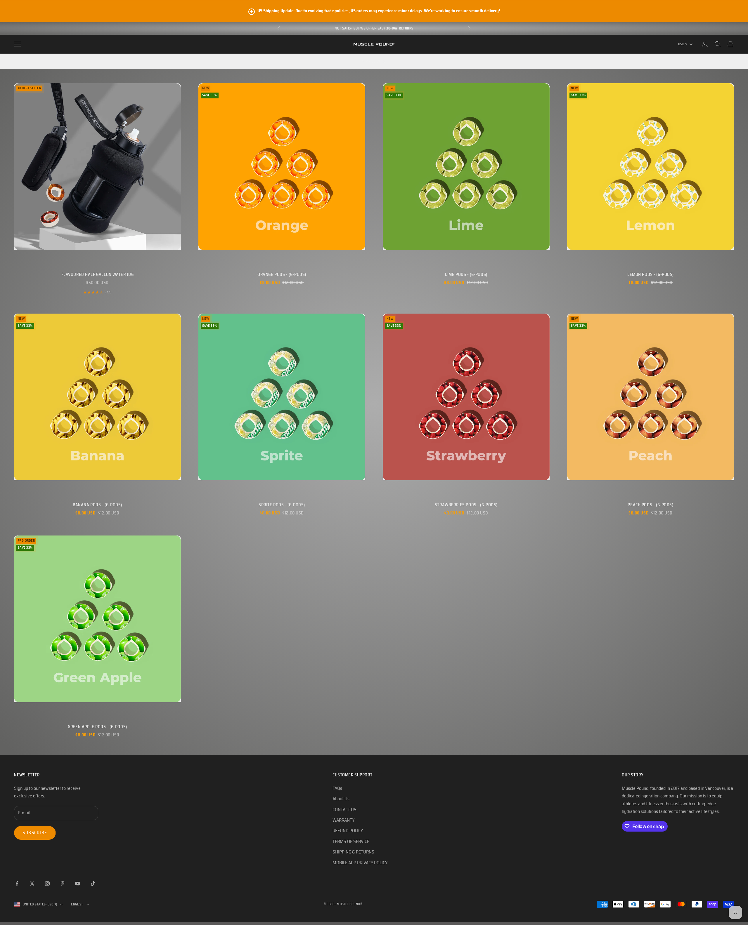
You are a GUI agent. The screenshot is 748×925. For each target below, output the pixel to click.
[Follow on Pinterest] (62, 883)
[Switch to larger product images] (11, 61)
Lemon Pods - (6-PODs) (650, 274)
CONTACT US (344, 809)
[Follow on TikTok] (93, 883)
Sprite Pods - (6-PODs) (282, 505)
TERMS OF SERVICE (351, 841)
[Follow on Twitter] (32, 883)
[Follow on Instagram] (47, 883)
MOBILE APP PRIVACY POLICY (360, 862)
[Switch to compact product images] (31, 61)
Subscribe (34, 832)
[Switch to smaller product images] (21, 61)
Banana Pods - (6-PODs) (97, 505)
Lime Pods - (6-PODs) (466, 274)
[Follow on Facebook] (17, 883)
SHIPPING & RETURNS (353, 852)
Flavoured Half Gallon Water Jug (97, 274)
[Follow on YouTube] (78, 883)
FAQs (337, 788)
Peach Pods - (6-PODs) (650, 505)
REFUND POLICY (348, 830)
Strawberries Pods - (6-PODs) (466, 505)
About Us (341, 798)
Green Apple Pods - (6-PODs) (97, 727)
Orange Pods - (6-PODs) (281, 274)
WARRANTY (343, 820)
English (77, 904)
